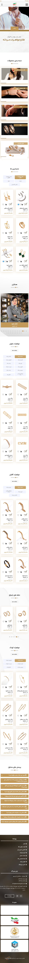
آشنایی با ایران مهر (21, 850)
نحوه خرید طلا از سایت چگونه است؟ (17, 775)
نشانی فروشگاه (22, 865)
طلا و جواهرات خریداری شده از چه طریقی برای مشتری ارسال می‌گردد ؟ (15, 780)
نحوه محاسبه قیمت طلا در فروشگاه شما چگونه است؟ (15, 801)
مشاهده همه (14, 350)
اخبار (24, 844)
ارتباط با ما (9, 896)
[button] (21, 331)
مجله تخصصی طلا (21, 859)
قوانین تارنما (22, 862)
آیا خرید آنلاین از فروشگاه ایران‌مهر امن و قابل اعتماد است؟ (16, 786)
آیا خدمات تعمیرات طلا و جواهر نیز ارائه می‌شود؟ (14, 817)
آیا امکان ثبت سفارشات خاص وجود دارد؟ (15, 813)
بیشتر (14, 28)
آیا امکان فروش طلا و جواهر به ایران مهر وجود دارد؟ (13, 822)
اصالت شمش (22, 856)
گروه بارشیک (22, 853)
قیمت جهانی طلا (21, 847)
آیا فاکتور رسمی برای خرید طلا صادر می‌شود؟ (15, 796)
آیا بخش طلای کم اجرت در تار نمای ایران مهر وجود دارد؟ (14, 807)
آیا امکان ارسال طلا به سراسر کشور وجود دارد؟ (15, 792)
